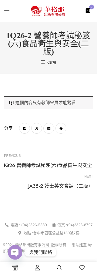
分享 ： (11, 128)
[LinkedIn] (48, 128)
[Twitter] (36, 128)
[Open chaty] (15, 252)
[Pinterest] (61, 128)
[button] (87, 10)
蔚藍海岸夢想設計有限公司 (25, 251)
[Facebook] (24, 128)
